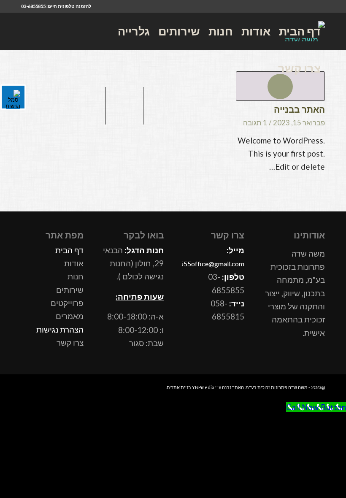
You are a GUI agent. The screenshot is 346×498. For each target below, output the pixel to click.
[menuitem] (300, 31)
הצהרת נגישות (60, 329)
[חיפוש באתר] (259, 68)
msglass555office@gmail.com (200, 264)
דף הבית (69, 250)
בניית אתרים (179, 387)
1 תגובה (255, 122)
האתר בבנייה (299, 109)
